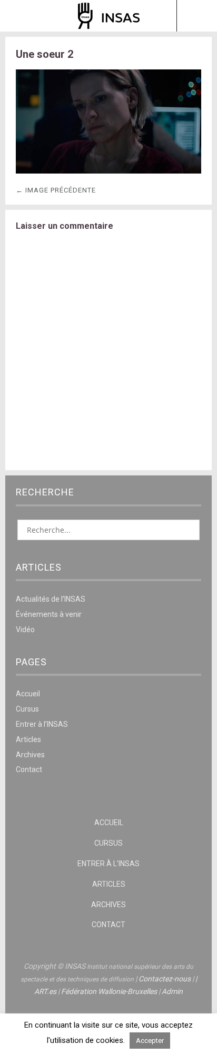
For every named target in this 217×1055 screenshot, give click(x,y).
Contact (29, 769)
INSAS (109, 16)
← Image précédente (56, 190)
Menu (20, 16)
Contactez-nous (165, 979)
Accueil (28, 693)
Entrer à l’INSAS (42, 724)
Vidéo (25, 629)
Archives (30, 754)
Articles (28, 739)
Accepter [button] (150, 1040)
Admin (172, 991)
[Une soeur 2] (108, 171)
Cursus (27, 709)
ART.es (45, 991)
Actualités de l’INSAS (50, 599)
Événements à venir (49, 614)
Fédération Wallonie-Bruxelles (109, 991)
